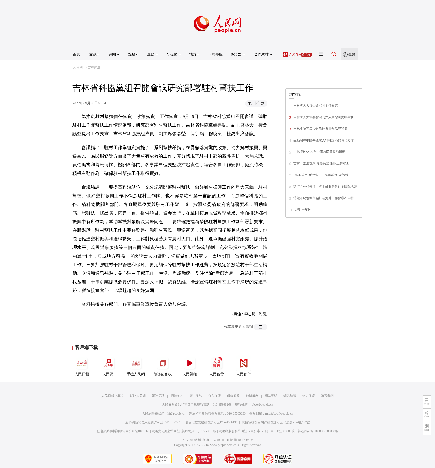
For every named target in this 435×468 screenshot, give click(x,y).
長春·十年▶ (302, 209)
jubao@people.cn (262, 404)
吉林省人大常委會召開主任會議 (315, 105)
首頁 (76, 54)
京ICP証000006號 (283, 431)
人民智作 (243, 374)
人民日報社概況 (113, 396)
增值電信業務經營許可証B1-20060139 (211, 422)
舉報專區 (215, 54)
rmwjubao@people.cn (279, 413)
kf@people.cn (176, 413)
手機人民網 (136, 374)
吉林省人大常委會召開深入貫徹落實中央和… (325, 117)
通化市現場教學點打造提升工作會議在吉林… (325, 198)
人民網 (78, 67)
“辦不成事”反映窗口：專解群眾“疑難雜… (322, 175)
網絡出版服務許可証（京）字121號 (243, 431)
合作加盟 (214, 396)
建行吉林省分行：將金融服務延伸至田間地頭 (325, 186)
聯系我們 (327, 396)
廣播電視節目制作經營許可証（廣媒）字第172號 (276, 422)
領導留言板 (163, 374)
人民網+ (108, 374)
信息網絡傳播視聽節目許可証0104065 (123, 431)
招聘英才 (177, 396)
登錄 (351, 54)
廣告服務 (195, 396)
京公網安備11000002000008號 (317, 431)
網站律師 (289, 396)
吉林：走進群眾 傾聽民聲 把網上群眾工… (322, 163)
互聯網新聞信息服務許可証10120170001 (153, 422)
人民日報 (82, 374)
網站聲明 (271, 396)
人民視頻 (189, 374)
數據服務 (252, 396)
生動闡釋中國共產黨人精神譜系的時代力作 (323, 140)
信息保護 (308, 396)
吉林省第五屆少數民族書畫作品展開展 (320, 128)
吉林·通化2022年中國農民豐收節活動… (320, 152)
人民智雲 (216, 374)
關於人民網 (138, 396)
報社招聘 (158, 396)
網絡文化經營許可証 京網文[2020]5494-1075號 (184, 431)
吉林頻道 (94, 67)
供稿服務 (233, 396)
